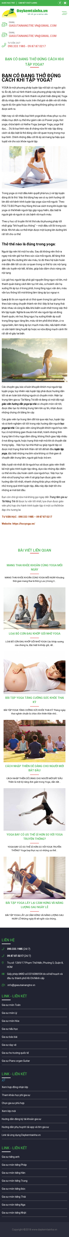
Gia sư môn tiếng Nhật (34, 1214)
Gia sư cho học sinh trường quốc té (34, 1054)
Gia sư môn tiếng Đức (34, 1190)
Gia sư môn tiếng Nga (34, 1136)
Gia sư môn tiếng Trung (34, 1182)
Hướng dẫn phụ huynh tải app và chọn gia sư (34, 1128)
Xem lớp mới (34, 1112)
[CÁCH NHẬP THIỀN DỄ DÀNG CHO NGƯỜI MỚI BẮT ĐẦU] (34, 741)
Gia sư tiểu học (34, 1030)
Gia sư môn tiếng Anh (34, 1158)
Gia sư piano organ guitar (34, 1062)
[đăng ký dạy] (25, 13)
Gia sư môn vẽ (34, 1046)
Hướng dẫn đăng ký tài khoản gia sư (34, 1120)
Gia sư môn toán (34, 1006)
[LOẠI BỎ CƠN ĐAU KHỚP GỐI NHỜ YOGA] (34, 608)
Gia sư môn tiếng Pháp (34, 1166)
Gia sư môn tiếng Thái (34, 1198)
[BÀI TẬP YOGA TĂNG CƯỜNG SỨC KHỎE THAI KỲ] (34, 672)
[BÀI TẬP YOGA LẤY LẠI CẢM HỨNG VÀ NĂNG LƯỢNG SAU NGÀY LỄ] (34, 878)
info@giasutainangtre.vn (21, 985)
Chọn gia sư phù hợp (34, 1104)
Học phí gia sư (34, 1096)
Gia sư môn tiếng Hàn (34, 1174)
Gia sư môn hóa (34, 1022)
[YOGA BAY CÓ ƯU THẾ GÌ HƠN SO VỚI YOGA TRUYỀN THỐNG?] (34, 809)
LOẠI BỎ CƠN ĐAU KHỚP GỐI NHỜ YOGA (34, 633)
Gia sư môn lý (34, 1014)
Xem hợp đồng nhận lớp (34, 1088)
